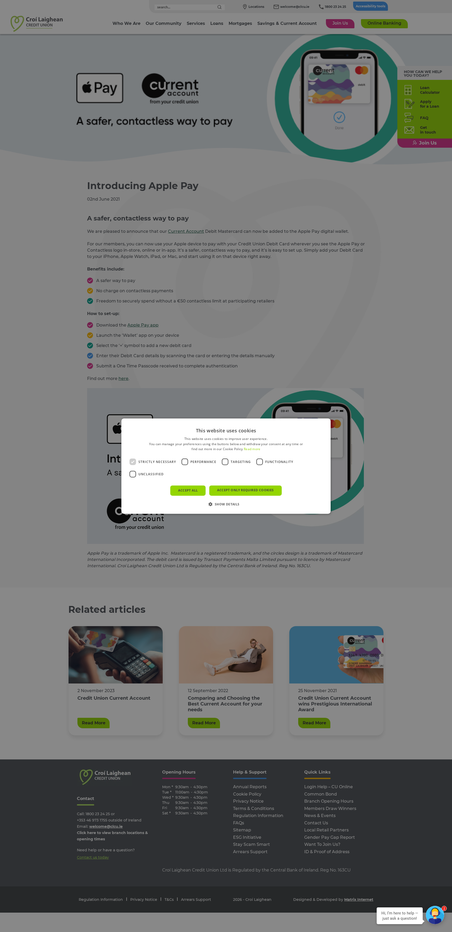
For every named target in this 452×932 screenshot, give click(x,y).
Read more (252, 449)
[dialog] (226, 466)
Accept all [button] (188, 490)
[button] (225, 504)
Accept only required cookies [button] (245, 490)
